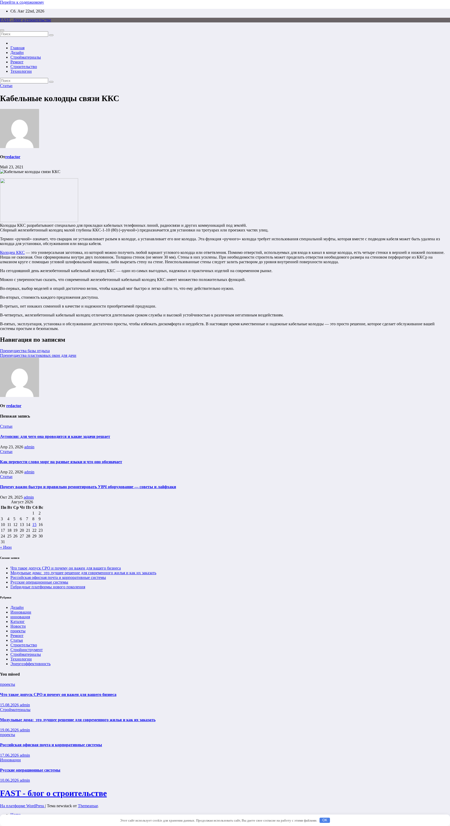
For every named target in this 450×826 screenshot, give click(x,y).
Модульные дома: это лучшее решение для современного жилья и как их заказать (83, 573)
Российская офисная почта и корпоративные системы (58, 577)
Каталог (17, 621)
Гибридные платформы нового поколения (47, 587)
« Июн (6, 547)
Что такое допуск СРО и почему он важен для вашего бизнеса (65, 568)
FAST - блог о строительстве (25, 20)
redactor (12, 157)
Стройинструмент (26, 649)
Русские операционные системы (39, 582)
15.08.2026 (10, 705)
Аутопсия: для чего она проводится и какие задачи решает (55, 436)
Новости (18, 626)
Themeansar (88, 806)
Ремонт (16, 62)
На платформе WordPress (22, 806)
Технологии (21, 71)
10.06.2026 (10, 780)
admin (29, 447)
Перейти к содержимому (22, 2)
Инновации (20, 612)
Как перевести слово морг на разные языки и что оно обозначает (61, 462)
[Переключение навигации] (2, 30)
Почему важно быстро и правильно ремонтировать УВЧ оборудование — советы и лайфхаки (88, 487)
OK (324, 820)
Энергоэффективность (30, 664)
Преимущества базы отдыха (25, 350)
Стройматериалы (25, 57)
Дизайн (17, 52)
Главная (17, 48)
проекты (18, 631)
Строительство (23, 66)
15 (34, 524)
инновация (20, 617)
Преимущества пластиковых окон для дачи (38, 355)
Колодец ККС (12, 252)
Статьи (6, 85)
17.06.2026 (10, 755)
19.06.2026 (10, 730)
